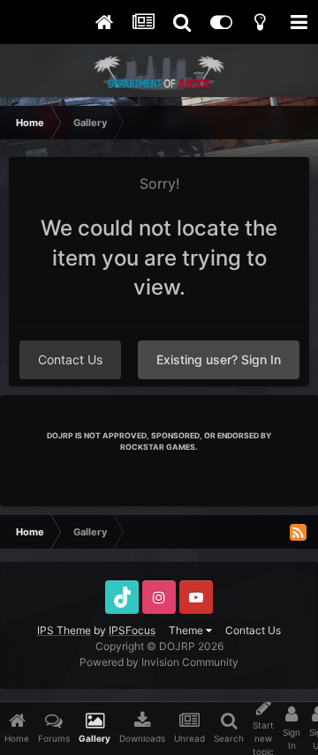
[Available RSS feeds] (297, 532)
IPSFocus (132, 630)
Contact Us (70, 359)
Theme (187, 630)
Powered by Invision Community (159, 662)
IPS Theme (64, 630)
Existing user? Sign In (218, 359)
